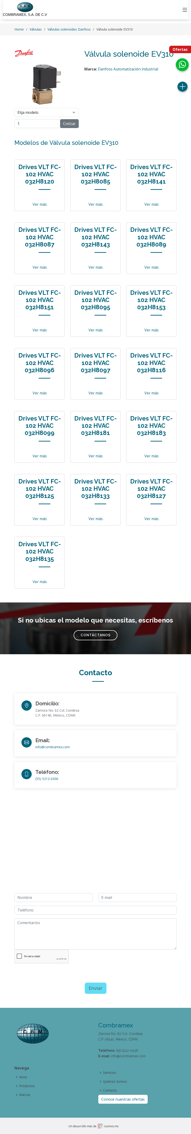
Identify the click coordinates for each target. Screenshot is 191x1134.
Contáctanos (95, 635)
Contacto (110, 1090)
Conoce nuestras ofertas (123, 1099)
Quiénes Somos (115, 1081)
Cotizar (69, 123)
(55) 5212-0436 (46, 778)
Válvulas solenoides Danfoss (69, 29)
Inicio (23, 1077)
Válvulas (36, 29)
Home (19, 29)
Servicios (109, 1072)
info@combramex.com (52, 747)
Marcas (24, 1094)
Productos (27, 1086)
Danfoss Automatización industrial (128, 69)
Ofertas (180, 49)
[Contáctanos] (182, 87)
